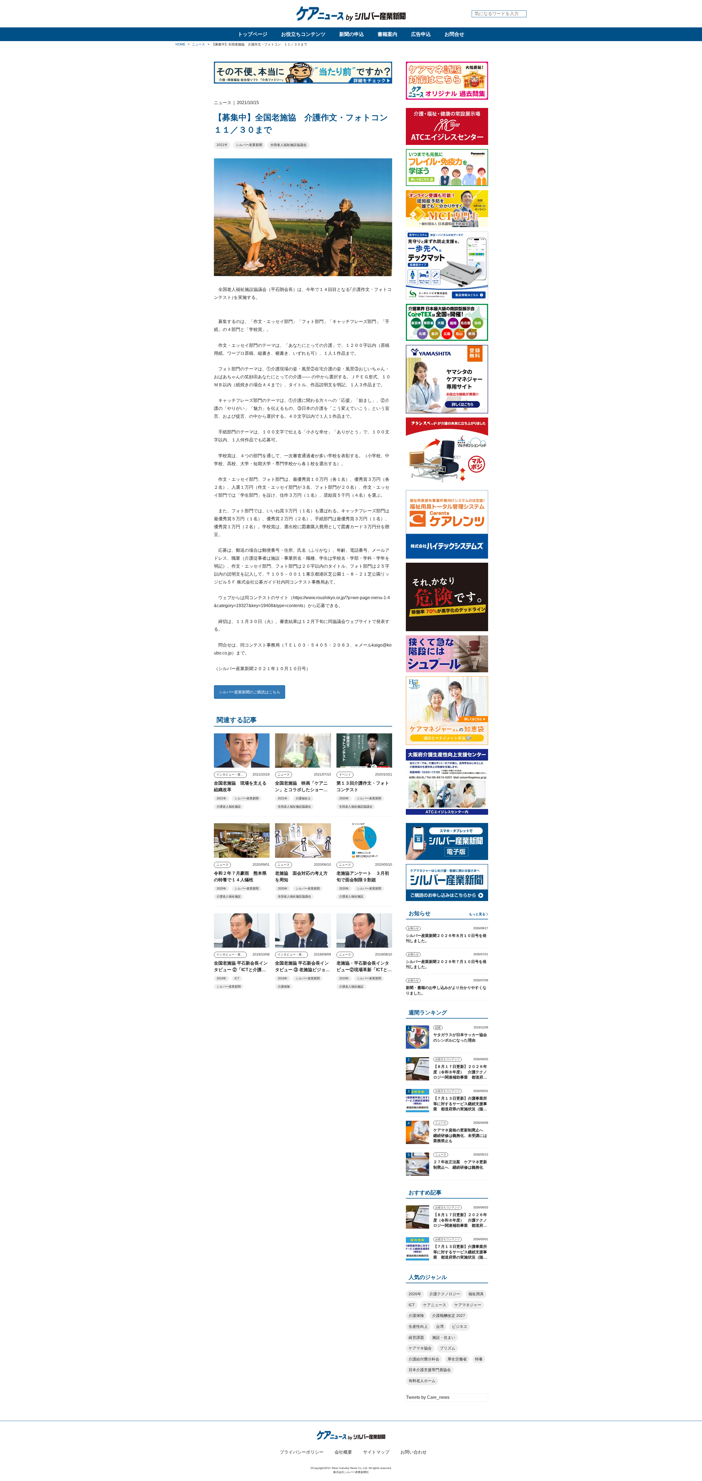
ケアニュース (434, 1305)
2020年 (344, 798)
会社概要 (343, 1452)
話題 (438, 1027)
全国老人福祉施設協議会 (288, 145)
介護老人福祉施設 (229, 806)
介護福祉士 (303, 798)
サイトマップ (376, 1452)
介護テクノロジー (444, 1294)
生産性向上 (418, 1326)
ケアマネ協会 (420, 1348)
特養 (479, 1359)
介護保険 (284, 986)
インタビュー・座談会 (231, 774)
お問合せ (454, 34)
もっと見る (477, 914)
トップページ (252, 34)
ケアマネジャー (467, 1305)
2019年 (221, 978)
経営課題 (416, 1337)
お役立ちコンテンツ (303, 34)
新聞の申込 (351, 34)
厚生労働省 (457, 1359)
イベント (345, 774)
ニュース (284, 774)
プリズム (447, 1348)
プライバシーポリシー (302, 1452)
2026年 (415, 1294)
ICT (236, 978)
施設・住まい (443, 1337)
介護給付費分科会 (424, 1359)
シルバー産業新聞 (249, 145)
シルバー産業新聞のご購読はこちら (249, 692)
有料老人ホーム (422, 1381)
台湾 (440, 1326)
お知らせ (413, 928)
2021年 (222, 145)
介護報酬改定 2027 (448, 1315)
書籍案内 (387, 34)
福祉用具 (476, 1294)
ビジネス (459, 1326)
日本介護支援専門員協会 (430, 1370)
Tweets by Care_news (427, 1397)
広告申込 (421, 34)
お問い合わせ (413, 1452)
